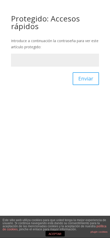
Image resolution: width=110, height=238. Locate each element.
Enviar (85, 78)
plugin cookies (99, 231)
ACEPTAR (55, 233)
